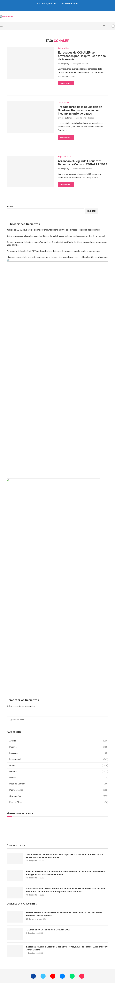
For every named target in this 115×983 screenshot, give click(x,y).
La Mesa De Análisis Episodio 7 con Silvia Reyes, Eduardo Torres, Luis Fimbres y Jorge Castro (67, 948)
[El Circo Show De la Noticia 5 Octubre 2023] (15, 934)
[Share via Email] (89, 89)
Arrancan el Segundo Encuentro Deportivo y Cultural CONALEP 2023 (82, 162)
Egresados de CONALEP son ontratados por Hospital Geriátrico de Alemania (82, 56)
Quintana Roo (58, 796)
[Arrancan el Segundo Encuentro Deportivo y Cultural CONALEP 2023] (30, 171)
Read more (65, 83)
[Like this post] (77, 89)
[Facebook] (48, 7)
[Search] (108, 26)
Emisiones (58, 753)
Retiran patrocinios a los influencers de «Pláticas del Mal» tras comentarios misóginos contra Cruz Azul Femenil (56, 236)
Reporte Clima (58, 802)
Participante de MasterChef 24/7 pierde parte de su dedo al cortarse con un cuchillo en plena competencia (53, 251)
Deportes (58, 747)
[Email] (59, 7)
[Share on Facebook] (80, 89)
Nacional (58, 771)
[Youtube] (55, 7)
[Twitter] (52, 7)
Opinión (58, 778)
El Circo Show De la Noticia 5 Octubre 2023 (48, 929)
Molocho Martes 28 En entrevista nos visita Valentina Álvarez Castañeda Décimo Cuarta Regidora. (64, 914)
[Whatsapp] (63, 7)
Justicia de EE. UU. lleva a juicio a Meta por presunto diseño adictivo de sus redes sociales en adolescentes (53, 230)
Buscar (10, 206)
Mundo (58, 765)
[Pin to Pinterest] (86, 89)
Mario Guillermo (66, 118)
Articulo (58, 741)
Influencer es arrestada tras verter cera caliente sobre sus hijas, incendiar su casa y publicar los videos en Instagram (57, 257)
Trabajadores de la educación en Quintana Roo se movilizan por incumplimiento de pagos (80, 110)
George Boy (64, 64)
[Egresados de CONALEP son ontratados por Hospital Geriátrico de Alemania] (30, 63)
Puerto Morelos (58, 790)
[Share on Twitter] (83, 89)
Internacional (58, 759)
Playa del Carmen (58, 784)
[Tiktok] (67, 7)
